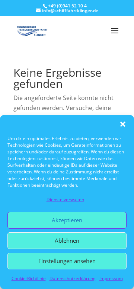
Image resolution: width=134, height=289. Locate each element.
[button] (123, 124)
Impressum (111, 278)
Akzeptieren (67, 220)
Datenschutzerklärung (73, 278)
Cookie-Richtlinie (29, 278)
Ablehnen (67, 240)
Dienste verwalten (65, 199)
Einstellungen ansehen (67, 261)
